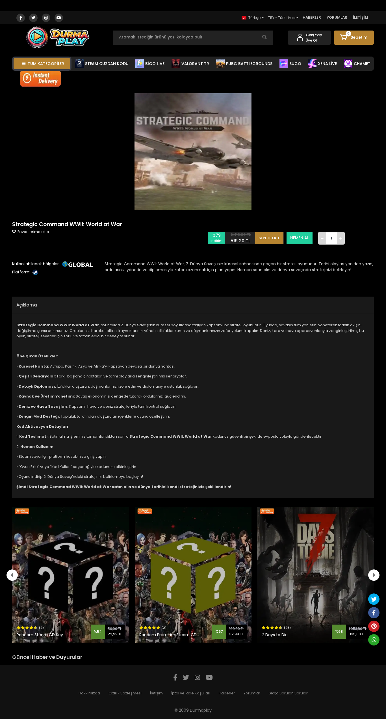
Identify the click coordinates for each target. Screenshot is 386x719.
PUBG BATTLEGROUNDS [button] (249, 63)
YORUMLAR (337, 17)
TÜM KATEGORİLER (46, 63)
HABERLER (312, 17)
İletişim (156, 693)
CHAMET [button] (362, 63)
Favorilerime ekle (33, 231)
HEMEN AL (299, 238)
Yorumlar (252, 693)
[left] (12, 575)
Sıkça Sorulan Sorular (288, 693)
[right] (374, 575)
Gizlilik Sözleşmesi (125, 693)
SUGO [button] (295, 63)
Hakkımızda (89, 693)
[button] (354, 38)
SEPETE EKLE (269, 238)
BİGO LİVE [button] (154, 63)
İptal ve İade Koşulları (190, 693)
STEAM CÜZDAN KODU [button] (107, 63)
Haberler (227, 693)
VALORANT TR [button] (195, 63)
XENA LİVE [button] (327, 63)
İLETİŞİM (360, 17)
